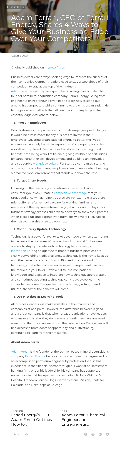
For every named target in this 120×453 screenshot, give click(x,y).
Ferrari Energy (35, 356)
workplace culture (46, 163)
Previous (18, 410)
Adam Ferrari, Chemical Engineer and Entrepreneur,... (83, 420)
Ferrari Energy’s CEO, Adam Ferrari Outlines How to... (31, 420)
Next (64, 410)
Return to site (16, 7)
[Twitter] (93, 434)
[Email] (107, 434)
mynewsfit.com (55, 67)
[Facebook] (85, 434)
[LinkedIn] (100, 434)
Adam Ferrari (20, 91)
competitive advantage (70, 193)
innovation (18, 251)
